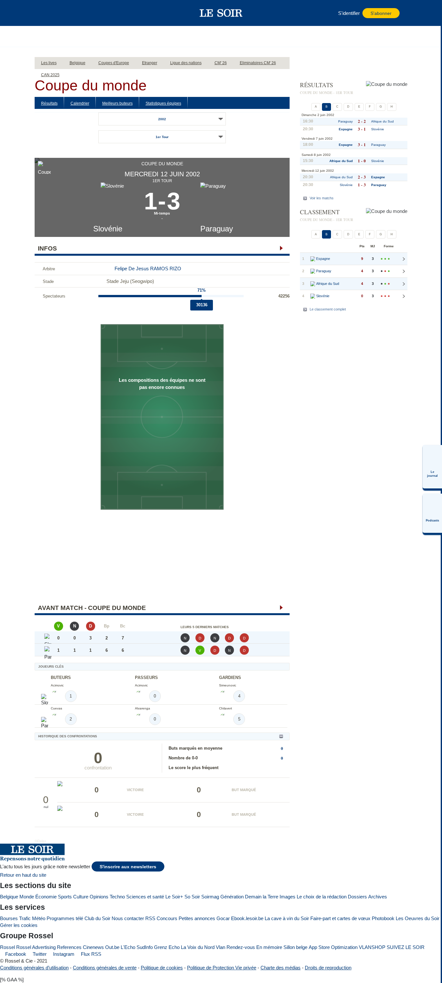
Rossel (7, 947)
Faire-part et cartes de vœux (340, 918)
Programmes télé (65, 918)
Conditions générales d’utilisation (34, 967)
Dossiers (357, 896)
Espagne (346, 129)
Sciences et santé (145, 896)
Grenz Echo (167, 947)
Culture (80, 896)
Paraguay (216, 228)
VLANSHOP (372, 947)
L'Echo (128, 947)
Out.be (112, 947)
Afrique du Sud (382, 121)
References (69, 947)
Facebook (15, 954)
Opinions (99, 896)
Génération (232, 896)
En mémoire (269, 947)
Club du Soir (97, 918)
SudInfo (145, 947)
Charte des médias (280, 967)
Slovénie (107, 228)
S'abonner (381, 13)
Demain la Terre (261, 896)
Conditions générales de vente (105, 967)
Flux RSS (90, 954)
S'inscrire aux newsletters (128, 866)
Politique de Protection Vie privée (221, 967)
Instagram (63, 954)
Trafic (25, 918)
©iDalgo (40, 841)
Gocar (223, 918)
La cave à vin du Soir (287, 918)
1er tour (162, 137)
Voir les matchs (322, 198)
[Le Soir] (221, 13)
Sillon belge (295, 947)
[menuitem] (432, 466)
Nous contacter (128, 918)
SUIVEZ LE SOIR (406, 947)
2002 (162, 119)
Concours (167, 918)
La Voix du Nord (198, 947)
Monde (26, 896)
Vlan (220, 947)
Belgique (9, 896)
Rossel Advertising (36, 947)
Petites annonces (197, 918)
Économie (46, 896)
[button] (50, 13)
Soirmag (210, 896)
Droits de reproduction (328, 967)
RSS (150, 918)
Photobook (383, 918)
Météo (38, 918)
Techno (117, 896)
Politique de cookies (162, 967)
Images (287, 896)
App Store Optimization (333, 947)
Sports (65, 896)
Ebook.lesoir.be (247, 918)
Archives (377, 896)
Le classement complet (328, 309)
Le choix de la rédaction (322, 896)
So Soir (192, 896)
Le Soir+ (174, 896)
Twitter (39, 954)
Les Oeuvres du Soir (417, 918)
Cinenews (93, 947)
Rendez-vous (241, 947)
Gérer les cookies (19, 925)
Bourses (9, 918)
